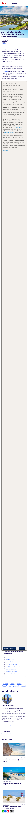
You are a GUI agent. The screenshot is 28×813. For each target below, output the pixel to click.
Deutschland (5, 71)
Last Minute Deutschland (11, 664)
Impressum (5, 150)
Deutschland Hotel (10, 659)
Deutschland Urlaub (10, 657)
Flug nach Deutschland (11, 662)
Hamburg (12, 683)
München (16, 686)
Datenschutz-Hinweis (9, 132)
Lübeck (10, 686)
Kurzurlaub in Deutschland (12, 70)
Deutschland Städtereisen (11, 671)
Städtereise (23, 686)
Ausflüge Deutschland (11, 669)
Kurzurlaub (19, 683)
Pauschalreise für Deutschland (13, 666)
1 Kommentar (3, 43)
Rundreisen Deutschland (11, 674)
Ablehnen (6, 648)
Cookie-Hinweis (18, 127)
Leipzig (4, 686)
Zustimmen (22, 648)
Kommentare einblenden (6, 733)
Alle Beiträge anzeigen (7, 725)
